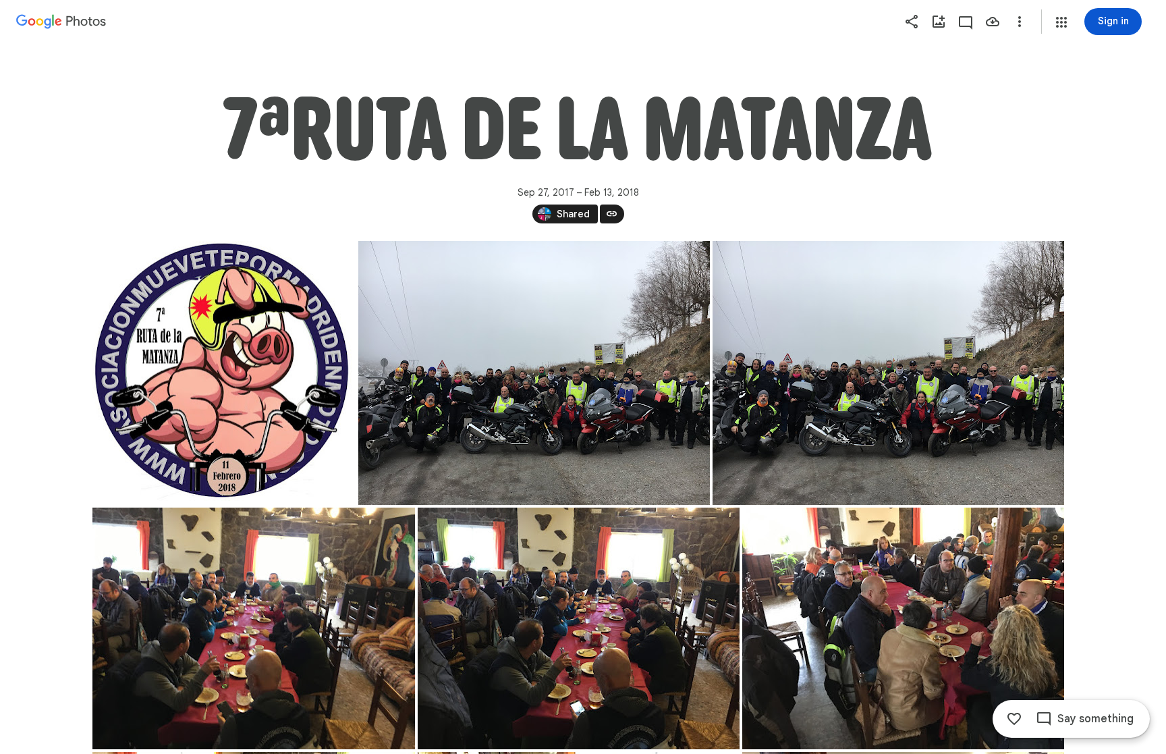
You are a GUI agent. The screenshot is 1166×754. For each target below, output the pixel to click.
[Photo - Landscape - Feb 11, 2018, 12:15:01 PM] (253, 628)
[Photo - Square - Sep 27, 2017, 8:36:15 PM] (224, 373)
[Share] (911, 21)
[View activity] (965, 21)
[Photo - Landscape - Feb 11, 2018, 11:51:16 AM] (888, 373)
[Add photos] (938, 21)
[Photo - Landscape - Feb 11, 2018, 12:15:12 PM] (903, 628)
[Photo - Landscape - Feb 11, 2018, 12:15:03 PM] (579, 628)
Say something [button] (1095, 719)
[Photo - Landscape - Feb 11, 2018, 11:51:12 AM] (534, 373)
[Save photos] (992, 21)
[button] (1061, 22)
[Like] (1014, 718)
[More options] (1019, 21)
